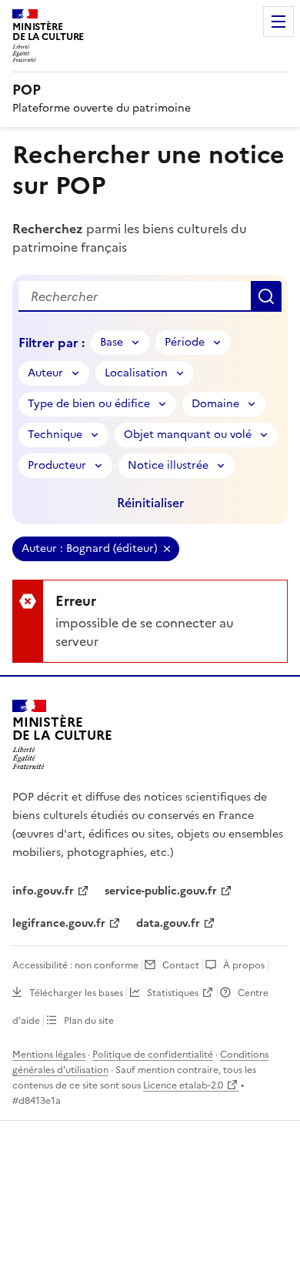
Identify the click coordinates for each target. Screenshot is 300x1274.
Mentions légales (48, 1055)
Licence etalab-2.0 (183, 1085)
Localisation (136, 373)
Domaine (215, 404)
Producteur (57, 465)
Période (185, 342)
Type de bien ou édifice (89, 404)
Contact (180, 965)
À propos (244, 965)
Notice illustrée (168, 465)
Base (111, 342)
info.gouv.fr (43, 891)
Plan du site (89, 1021)
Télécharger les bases (76, 993)
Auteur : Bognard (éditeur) (90, 548)
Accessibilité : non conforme (75, 965)
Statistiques (172, 993)
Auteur (45, 373)
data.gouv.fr (168, 923)
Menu (278, 21)
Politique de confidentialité (152, 1055)
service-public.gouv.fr (161, 891)
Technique (55, 434)
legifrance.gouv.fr (58, 923)
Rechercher (266, 296)
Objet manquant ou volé (188, 434)
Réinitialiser (150, 502)
